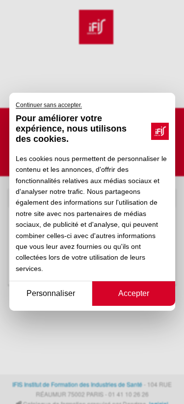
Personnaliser (50, 294)
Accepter (133, 294)
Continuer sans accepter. (49, 105)
